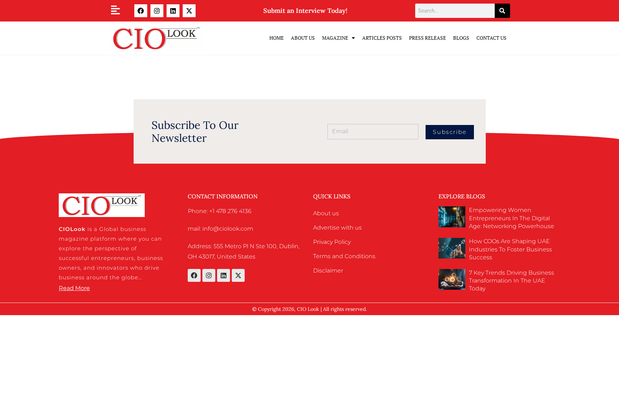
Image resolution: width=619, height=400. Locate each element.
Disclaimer (328, 270)
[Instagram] (156, 10)
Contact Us (491, 37)
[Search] (502, 11)
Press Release (427, 37)
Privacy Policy (332, 241)
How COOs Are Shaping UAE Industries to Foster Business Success (510, 249)
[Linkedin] (173, 10)
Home (276, 37)
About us (326, 213)
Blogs (461, 37)
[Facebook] (140, 10)
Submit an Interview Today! (305, 10)
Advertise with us (337, 227)
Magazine (335, 37)
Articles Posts (382, 37)
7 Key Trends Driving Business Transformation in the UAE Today (511, 280)
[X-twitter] (189, 10)
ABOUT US (303, 37)
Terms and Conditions (344, 256)
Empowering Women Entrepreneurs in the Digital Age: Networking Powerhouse (511, 218)
